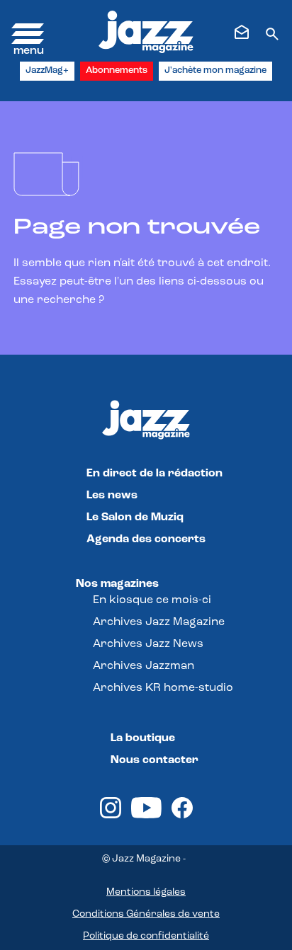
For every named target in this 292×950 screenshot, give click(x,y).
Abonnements (116, 70)
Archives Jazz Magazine (159, 622)
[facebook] (182, 815)
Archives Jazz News (148, 644)
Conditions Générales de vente (146, 914)
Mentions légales (146, 892)
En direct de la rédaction (154, 473)
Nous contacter (154, 760)
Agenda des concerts (146, 539)
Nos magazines (117, 584)
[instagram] (110, 815)
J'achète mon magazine (215, 70)
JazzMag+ (47, 70)
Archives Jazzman (143, 666)
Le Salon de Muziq (135, 517)
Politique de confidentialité (146, 936)
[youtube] (146, 815)
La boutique (143, 738)
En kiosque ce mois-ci (152, 600)
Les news (111, 495)
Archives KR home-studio (163, 688)
